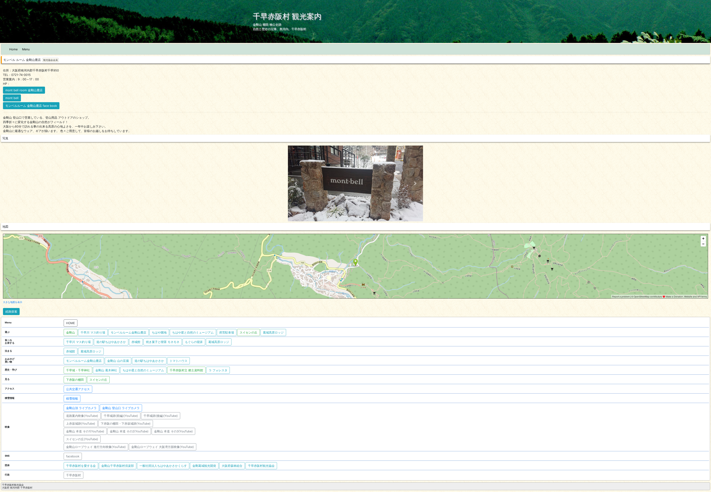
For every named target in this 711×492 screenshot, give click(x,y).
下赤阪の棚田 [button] (75, 379)
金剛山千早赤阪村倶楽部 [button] (117, 466)
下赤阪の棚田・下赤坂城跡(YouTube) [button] (126, 423)
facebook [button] (72, 456)
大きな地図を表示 (12, 302)
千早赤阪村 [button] (73, 475)
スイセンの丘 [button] (248, 332)
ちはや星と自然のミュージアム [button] (193, 332)
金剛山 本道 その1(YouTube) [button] (85, 431)
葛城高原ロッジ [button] (273, 332)
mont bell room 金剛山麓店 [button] (24, 90)
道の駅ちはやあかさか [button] (111, 342)
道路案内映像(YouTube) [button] (82, 416)
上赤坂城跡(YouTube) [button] (80, 423)
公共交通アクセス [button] (78, 389)
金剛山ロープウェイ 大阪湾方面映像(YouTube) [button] (162, 447)
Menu (26, 49)
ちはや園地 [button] (159, 332)
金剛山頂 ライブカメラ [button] (81, 408)
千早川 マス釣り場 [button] (93, 332)
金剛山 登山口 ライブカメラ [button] (121, 408)
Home (13, 49)
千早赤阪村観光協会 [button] (261, 466)
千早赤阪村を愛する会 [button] (81, 466)
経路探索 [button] (11, 311)
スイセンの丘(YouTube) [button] (82, 439)
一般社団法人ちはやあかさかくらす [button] (163, 466)
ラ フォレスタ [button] (218, 370)
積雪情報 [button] (72, 398)
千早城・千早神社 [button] (78, 370)
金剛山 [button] (70, 332)
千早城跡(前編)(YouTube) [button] (121, 416)
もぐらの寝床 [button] (194, 342)
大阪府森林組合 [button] (232, 466)
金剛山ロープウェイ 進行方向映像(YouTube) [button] (96, 447)
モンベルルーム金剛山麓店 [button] (128, 332)
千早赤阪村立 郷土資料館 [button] (186, 370)
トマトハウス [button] (178, 361)
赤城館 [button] (135, 342)
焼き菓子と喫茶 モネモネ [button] (162, 342)
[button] (295, 183)
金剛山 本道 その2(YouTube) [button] (129, 431)
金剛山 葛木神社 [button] (106, 370)
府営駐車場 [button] (226, 332)
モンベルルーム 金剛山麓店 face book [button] (31, 106)
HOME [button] (70, 323)
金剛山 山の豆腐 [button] (118, 361)
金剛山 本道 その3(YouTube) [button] (173, 431)
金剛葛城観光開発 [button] (204, 466)
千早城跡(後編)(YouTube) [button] (160, 416)
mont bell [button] (12, 98)
